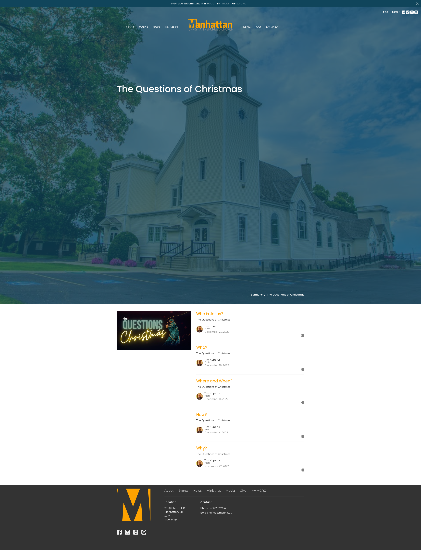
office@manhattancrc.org (221, 512)
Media (247, 27)
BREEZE (396, 12)
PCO (385, 12)
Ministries (171, 27)
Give (258, 27)
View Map (170, 519)
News (156, 27)
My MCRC (272, 27)
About (130, 27)
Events (143, 27)
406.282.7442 (218, 508)
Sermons (257, 295)
